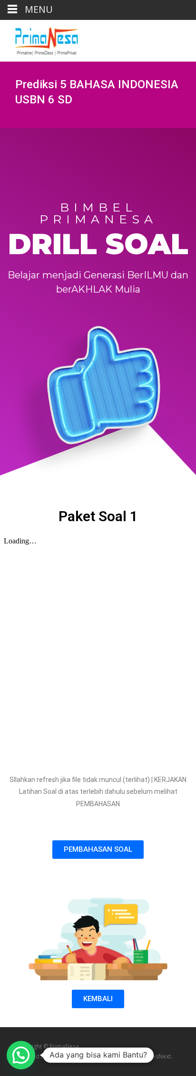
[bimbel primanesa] (39, 39)
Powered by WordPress (47, 1056)
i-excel (112, 1056)
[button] (98, 849)
